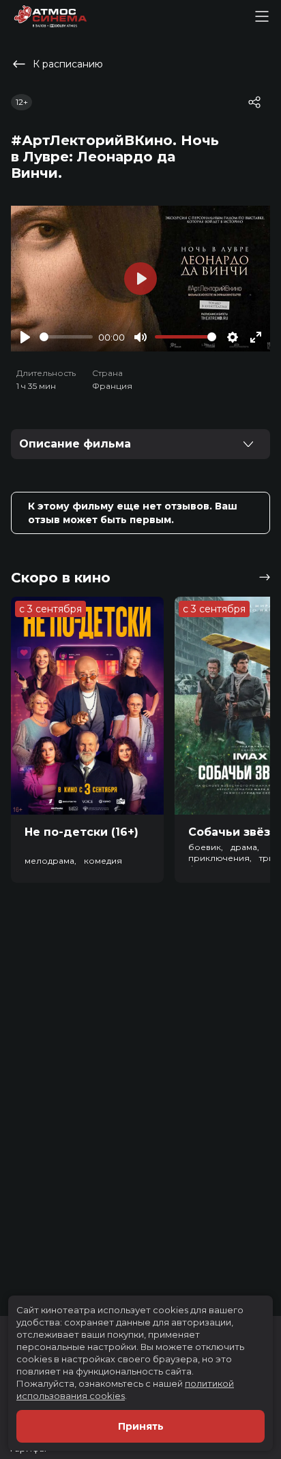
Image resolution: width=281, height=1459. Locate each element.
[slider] (66, 336)
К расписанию (68, 64)
